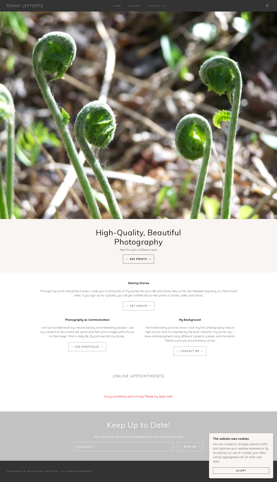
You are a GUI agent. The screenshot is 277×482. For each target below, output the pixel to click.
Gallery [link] (134, 5)
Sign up (190, 446)
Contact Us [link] (157, 5)
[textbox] (123, 446)
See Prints (138, 259)
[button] (267, 6)
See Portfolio (87, 346)
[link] (24, 6)
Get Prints (138, 306)
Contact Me (189, 351)
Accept (241, 470)
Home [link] (117, 5)
